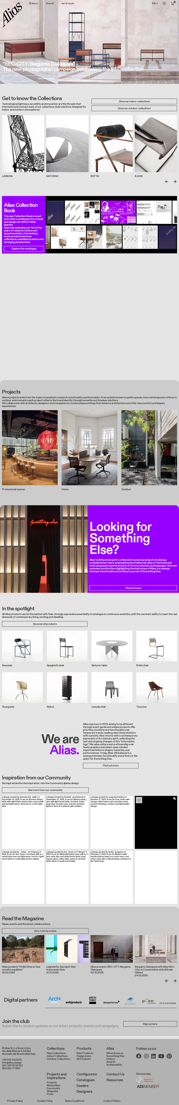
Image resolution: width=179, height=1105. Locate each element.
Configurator (87, 1074)
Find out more (133, 588)
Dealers (82, 1086)
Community (53, 1088)
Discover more (46, 78)
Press (50, 1094)
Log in (164, 3)
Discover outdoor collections (134, 108)
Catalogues (86, 1080)
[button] (23, 822)
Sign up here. (150, 1024)
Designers (84, 1091)
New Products (85, 1053)
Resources (114, 1080)
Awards (110, 1061)
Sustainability (114, 1064)
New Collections (56, 1053)
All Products (84, 1059)
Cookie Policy (44, 1100)
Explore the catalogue (23, 248)
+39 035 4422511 (12, 1059)
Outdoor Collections (58, 1059)
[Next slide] (174, 181)
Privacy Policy (15, 1100)
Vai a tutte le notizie (45, 931)
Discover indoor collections (134, 101)
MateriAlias (53, 1085)
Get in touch (67, 3)
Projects (52, 1082)
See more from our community (45, 790)
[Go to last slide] (167, 181)
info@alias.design (12, 1062)
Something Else (115, 1056)
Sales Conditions (74, 1100)
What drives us (114, 1053)
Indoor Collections (57, 1056)
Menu (34, 3)
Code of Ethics (111, 1100)
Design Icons (84, 1056)
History (110, 1059)
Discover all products (45, 624)
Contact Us (115, 1074)
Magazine (52, 1091)
